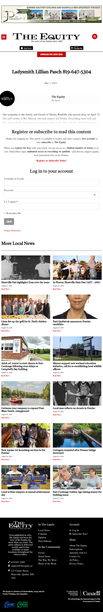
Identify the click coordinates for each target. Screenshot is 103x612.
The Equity (58, 97)
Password (8, 190)
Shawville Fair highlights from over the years (25, 282)
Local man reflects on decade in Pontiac (74, 408)
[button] (3, 37)
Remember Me (13, 213)
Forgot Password (12, 230)
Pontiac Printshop (9, 594)
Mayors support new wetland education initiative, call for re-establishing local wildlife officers (77, 366)
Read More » (5, 289)
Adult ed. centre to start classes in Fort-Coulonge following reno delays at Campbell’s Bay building (22, 366)
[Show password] (94, 194)
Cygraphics (23, 594)
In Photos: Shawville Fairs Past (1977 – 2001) (76, 282)
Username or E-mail (14, 178)
